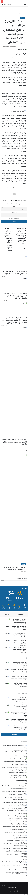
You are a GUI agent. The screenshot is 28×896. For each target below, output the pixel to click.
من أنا (25, 877)
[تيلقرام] (24, 895)
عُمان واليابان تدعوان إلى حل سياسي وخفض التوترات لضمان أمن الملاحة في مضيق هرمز (19, 620)
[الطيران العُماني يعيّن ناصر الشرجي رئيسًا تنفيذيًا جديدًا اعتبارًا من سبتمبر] (6, 635)
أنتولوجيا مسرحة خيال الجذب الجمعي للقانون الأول (16, 872)
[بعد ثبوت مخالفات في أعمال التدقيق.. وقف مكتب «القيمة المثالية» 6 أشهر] (6, 650)
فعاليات (22, 18)
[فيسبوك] (27, 895)
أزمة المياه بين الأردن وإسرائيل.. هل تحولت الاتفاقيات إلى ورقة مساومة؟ (14, 755)
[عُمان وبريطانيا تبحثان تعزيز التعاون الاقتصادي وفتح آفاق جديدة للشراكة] (6, 642)
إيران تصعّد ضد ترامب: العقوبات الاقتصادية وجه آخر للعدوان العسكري (19, 627)
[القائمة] (25, 5)
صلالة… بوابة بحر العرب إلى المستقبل (19, 771)
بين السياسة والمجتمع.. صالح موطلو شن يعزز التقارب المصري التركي (14, 792)
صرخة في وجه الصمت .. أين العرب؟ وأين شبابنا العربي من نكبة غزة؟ (15, 833)
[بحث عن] (3, 5)
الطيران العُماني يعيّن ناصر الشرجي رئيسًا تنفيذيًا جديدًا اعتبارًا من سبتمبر (19, 635)
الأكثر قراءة (20, 614)
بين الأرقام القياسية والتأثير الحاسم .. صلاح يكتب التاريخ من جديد (15, 827)
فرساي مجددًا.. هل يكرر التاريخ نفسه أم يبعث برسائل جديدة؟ (14, 767)
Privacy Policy (17, 887)
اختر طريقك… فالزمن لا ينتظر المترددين (19, 823)
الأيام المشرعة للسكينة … (21, 780)
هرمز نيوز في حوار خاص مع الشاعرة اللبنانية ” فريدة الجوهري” (14, 861)
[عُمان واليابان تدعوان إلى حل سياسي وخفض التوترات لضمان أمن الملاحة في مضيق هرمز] (6, 621)
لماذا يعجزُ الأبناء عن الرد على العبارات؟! (19, 775)
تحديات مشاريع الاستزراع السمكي (20, 750)
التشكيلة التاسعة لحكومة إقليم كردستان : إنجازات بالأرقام (15, 844)
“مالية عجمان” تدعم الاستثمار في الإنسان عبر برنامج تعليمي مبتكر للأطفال (15, 569)
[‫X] (26, 895)
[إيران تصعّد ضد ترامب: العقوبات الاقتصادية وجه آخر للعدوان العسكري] (6, 628)
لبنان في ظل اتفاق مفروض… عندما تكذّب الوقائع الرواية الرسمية (15, 762)
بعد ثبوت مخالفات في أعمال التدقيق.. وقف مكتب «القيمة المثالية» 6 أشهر (19, 649)
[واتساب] (25, 895)
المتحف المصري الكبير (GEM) (21, 813)
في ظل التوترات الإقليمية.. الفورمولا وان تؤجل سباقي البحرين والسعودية (14, 786)
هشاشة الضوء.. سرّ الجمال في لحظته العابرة (18, 818)
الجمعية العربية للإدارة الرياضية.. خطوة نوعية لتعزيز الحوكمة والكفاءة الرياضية (14, 803)
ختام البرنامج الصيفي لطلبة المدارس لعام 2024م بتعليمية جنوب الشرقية (15, 855)
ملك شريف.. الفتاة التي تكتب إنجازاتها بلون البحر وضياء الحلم (14, 809)
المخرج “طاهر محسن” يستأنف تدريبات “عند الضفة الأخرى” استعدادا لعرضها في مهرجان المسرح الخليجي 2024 (15, 849)
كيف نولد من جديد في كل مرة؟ (20, 839)
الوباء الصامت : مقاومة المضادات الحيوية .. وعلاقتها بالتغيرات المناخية (14, 866)
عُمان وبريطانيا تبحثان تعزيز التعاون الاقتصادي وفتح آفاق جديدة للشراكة (20, 642)
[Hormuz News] (7, 4)
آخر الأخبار (7, 614)
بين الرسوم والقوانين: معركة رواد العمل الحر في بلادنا (16, 798)
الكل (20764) (14, 735)
